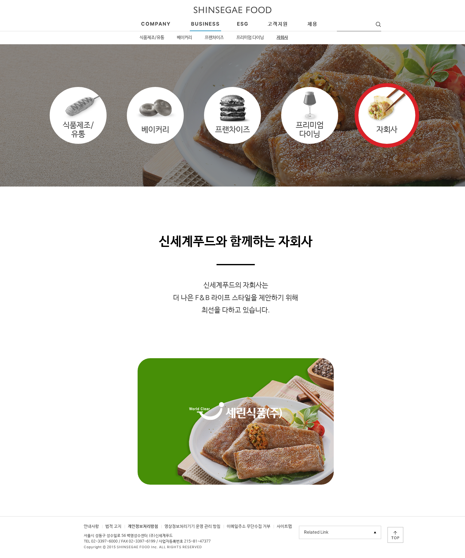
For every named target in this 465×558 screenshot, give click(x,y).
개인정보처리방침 (143, 526)
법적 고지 (113, 526)
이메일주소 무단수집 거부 (248, 526)
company (156, 24)
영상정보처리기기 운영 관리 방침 (192, 526)
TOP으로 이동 (395, 535)
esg (243, 24)
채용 (312, 24)
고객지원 (278, 24)
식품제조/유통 (152, 37)
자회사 (282, 37)
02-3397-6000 (104, 541)
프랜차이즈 (214, 37)
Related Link (316, 532)
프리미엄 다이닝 (250, 37)
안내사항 (91, 526)
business (205, 24)
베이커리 (184, 37)
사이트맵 (284, 526)
